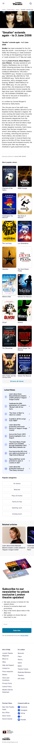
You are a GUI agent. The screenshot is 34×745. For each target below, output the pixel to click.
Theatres (21, 675)
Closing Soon (17, 514)
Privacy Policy (24, 635)
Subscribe (16, 630)
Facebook (24, 707)
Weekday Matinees (24, 672)
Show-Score (6, 716)
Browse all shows (17, 381)
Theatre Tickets (23, 669)
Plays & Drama (17, 496)
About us (5, 659)
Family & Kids (17, 502)
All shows (17, 483)
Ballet (20, 666)
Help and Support (8, 665)
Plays (20, 656)
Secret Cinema (7, 719)
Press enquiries (7, 671)
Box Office (6, 712)
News (17, 9)
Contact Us (6, 668)
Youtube (23, 720)
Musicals (17, 489)
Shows (20, 659)
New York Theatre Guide (8, 708)
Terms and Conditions (6, 679)
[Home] (17, 3)
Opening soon (17, 508)
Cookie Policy (7, 686)
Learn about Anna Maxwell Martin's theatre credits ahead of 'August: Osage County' (13, 548)
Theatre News (11, 9)
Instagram (24, 710)
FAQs (4, 662)
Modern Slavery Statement (7, 691)
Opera (20, 663)
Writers (4, 675)
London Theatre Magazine (7, 654)
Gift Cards (21, 678)
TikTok (23, 713)
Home (3, 9)
